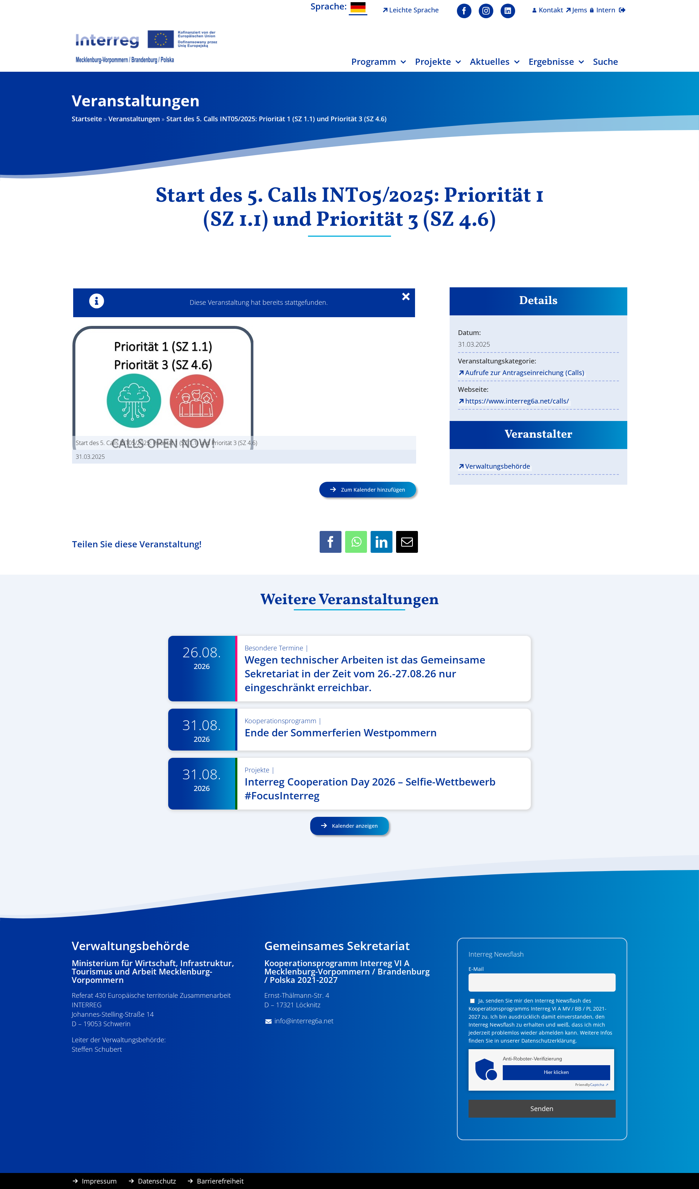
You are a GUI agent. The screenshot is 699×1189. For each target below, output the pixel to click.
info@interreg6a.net (304, 1020)
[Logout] (622, 5)
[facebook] (464, 11)
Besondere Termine (274, 647)
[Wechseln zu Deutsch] (358, 7)
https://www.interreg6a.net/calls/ (517, 401)
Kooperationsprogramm (280, 720)
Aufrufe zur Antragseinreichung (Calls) (524, 372)
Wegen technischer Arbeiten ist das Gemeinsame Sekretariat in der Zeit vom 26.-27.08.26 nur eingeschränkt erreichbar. (365, 673)
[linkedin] (508, 11)
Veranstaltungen (134, 118)
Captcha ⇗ (591, 1084)
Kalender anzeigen (354, 825)
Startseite (87, 118)
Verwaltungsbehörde (497, 466)
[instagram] (486, 11)
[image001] (147, 32)
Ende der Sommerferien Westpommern (341, 732)
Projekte (257, 769)
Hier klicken (556, 1072)
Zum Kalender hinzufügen (373, 489)
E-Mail (476, 968)
